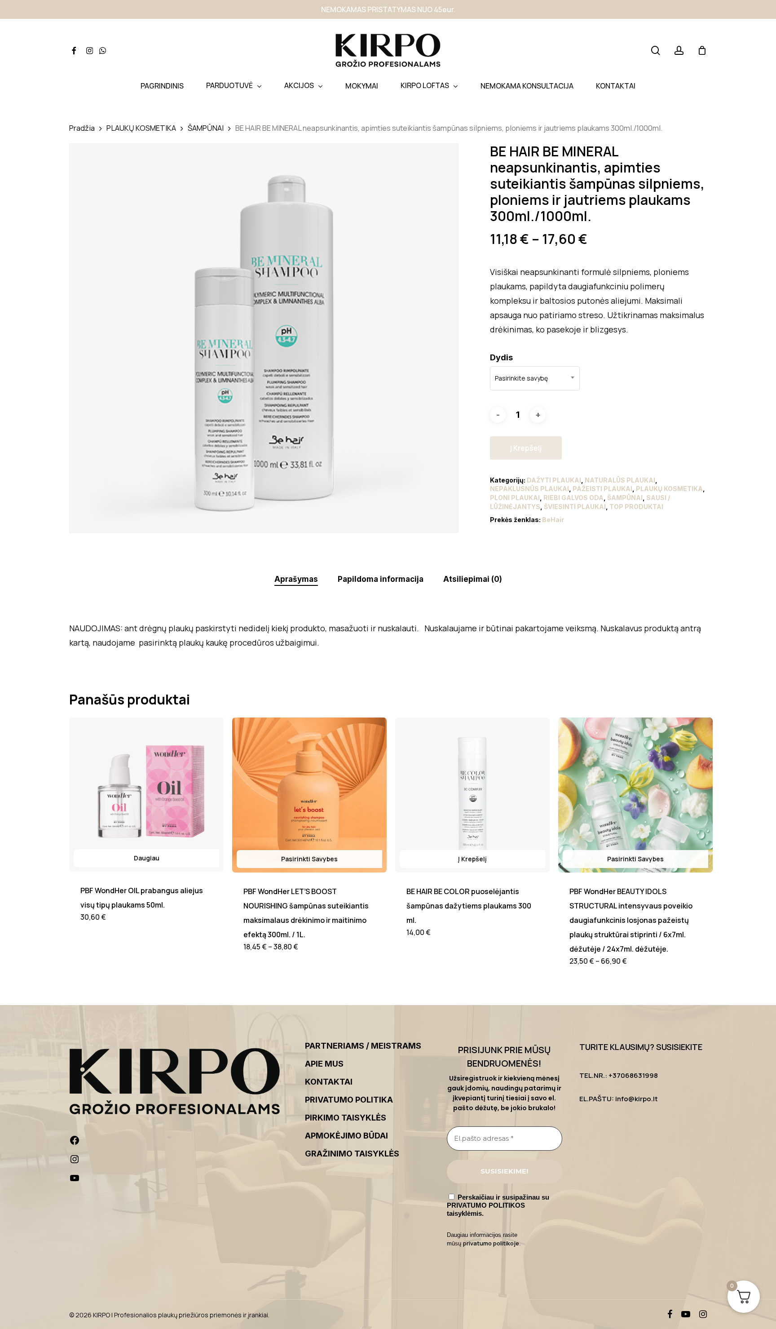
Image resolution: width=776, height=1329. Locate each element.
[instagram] (703, 1314)
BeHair (553, 519)
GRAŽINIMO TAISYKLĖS (352, 1153)
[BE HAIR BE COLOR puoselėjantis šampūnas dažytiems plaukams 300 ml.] (472, 795)
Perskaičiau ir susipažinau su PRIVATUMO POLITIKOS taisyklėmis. (498, 1205)
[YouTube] (180, 1180)
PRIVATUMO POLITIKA (349, 1099)
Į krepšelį (526, 448)
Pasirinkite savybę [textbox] (521, 378)
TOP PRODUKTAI (636, 506)
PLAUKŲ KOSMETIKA (141, 128)
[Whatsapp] (102, 50)
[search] (655, 50)
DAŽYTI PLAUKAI (554, 480)
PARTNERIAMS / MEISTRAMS (363, 1045)
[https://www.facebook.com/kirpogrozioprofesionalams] (180, 1142)
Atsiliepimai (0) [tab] (472, 579)
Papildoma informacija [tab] (380, 579)
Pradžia (82, 128)
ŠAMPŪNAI (206, 128)
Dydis (501, 357)
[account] (679, 50)
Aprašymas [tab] (296, 579)
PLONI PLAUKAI (515, 497)
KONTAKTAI (329, 1081)
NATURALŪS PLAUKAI (620, 480)
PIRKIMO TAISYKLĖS (345, 1117)
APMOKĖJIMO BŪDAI (346, 1135)
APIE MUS (324, 1063)
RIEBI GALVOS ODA (573, 497)
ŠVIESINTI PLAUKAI (575, 506)
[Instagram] (89, 50)
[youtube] (685, 1314)
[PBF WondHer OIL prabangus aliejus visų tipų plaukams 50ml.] (146, 795)
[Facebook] (73, 50)
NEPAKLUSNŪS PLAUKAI (529, 488)
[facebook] (669, 1314)
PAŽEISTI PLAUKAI (602, 488)
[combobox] (535, 378)
